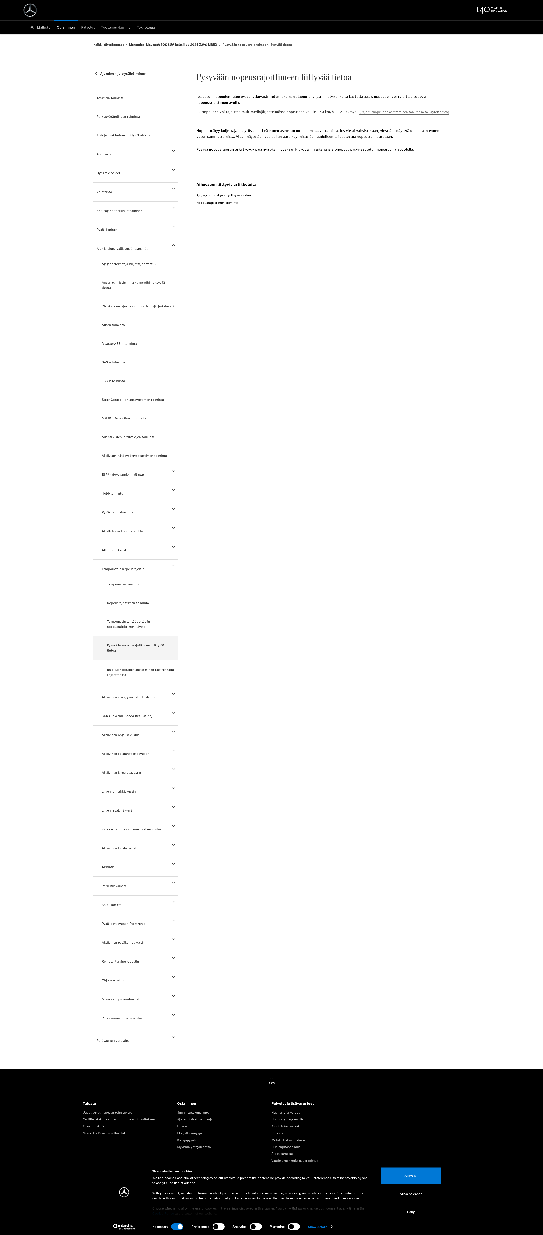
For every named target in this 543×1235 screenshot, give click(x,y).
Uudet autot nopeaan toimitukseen (108, 1112)
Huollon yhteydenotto (288, 1119)
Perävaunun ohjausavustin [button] (122, 1018)
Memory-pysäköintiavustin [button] (122, 999)
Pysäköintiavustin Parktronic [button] (124, 923)
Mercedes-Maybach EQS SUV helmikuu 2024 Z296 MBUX (173, 44)
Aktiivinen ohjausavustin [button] (120, 735)
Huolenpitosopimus (286, 1147)
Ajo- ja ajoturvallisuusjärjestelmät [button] (122, 248)
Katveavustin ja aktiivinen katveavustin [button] (131, 829)
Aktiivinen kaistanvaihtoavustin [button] (126, 753)
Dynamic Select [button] (108, 173)
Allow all (410, 1176)
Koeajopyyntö (187, 1140)
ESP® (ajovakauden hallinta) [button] (123, 474)
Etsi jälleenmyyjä (189, 1133)
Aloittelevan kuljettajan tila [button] (122, 531)
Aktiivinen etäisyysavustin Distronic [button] (129, 697)
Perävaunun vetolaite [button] (113, 1040)
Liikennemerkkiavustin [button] (119, 791)
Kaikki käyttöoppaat (108, 44)
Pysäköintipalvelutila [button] (117, 512)
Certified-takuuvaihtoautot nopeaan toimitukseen (120, 1119)
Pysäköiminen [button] (107, 229)
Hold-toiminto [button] (112, 493)
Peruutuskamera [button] (114, 886)
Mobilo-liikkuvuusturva (289, 1140)
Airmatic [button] (108, 867)
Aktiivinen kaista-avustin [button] (120, 848)
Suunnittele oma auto (193, 1112)
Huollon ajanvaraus (286, 1112)
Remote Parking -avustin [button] (120, 961)
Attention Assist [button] (114, 550)
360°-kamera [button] (112, 905)
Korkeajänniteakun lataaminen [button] (120, 211)
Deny (411, 1212)
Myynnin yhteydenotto (194, 1147)
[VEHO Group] (30, 10)
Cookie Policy (163, 1213)
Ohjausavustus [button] (113, 980)
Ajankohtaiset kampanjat (195, 1119)
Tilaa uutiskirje (93, 1126)
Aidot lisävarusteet (285, 1126)
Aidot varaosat (282, 1153)
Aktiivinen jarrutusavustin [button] (121, 772)
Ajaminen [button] (104, 154)
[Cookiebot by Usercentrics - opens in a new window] (124, 1227)
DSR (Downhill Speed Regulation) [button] (127, 716)
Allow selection (411, 1194)
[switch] (219, 1226)
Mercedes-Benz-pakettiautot (104, 1133)
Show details (317, 1226)
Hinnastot (184, 1126)
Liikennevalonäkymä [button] (117, 810)
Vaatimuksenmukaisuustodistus (295, 1160)
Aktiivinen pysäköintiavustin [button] (123, 942)
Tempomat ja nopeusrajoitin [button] (123, 569)
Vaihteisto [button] (104, 192)
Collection (279, 1133)
